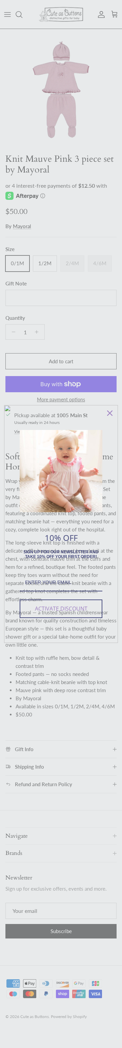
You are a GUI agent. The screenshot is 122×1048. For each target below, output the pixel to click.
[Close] (110, 413)
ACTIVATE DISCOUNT (61, 608)
